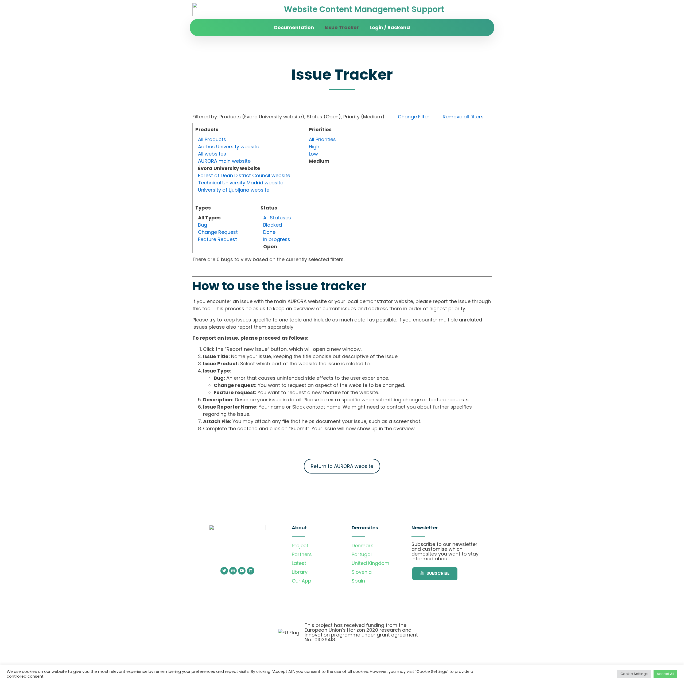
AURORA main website (224, 161)
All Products (212, 139)
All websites (212, 153)
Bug (202, 225)
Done (269, 232)
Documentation (294, 27)
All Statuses (277, 217)
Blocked (272, 225)
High (314, 146)
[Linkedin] (250, 571)
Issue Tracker (342, 27)
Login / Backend (390, 27)
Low (313, 153)
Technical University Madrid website (240, 182)
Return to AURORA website (342, 466)
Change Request (218, 232)
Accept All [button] (665, 673)
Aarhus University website (228, 146)
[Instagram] (233, 571)
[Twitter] (224, 571)
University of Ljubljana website (233, 190)
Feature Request (217, 239)
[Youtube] (242, 571)
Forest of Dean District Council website (244, 175)
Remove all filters (463, 116)
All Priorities (322, 139)
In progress (276, 239)
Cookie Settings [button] (634, 673)
